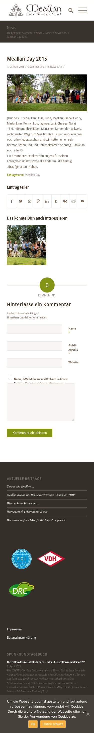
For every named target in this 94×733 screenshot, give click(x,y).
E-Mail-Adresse (73, 349)
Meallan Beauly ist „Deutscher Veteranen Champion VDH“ (41, 495)
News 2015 (56, 66)
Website (73, 362)
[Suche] (68, 10)
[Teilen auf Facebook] (11, 201)
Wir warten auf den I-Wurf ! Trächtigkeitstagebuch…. (37, 520)
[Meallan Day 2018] (26, 245)
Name (72, 331)
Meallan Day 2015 (27, 58)
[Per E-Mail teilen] (82, 201)
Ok (33, 724)
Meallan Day (32, 175)
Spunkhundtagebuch (27, 654)
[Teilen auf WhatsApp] (29, 201)
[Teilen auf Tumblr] (56, 201)
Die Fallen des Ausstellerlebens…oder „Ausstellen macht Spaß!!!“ (46, 662)
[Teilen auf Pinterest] (38, 201)
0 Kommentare (36, 66)
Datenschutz (53, 724)
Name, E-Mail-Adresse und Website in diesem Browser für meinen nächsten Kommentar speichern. (41, 383)
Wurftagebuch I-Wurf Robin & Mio (27, 511)
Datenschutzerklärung (21, 637)
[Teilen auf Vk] (64, 201)
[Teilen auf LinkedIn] (47, 201)
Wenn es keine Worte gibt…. (23, 503)
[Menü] (80, 10)
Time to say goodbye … (20, 486)
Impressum (14, 629)
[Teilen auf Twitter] (20, 201)
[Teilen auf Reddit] (73, 201)
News (11, 27)
